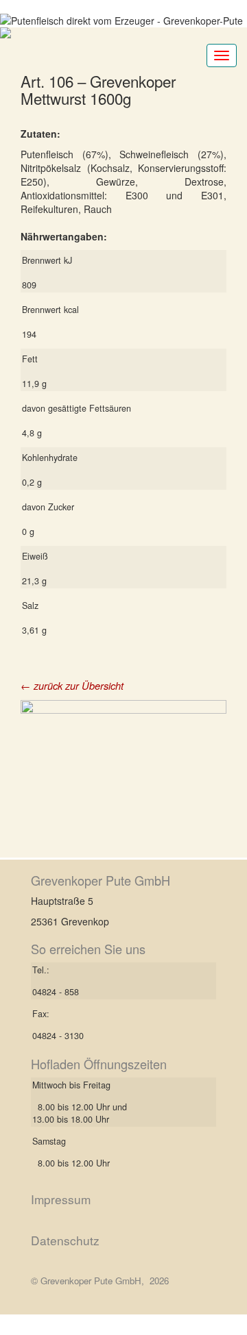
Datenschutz (65, 1240)
